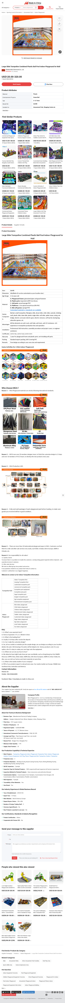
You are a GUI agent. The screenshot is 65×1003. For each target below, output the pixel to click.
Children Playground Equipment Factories (14, 977)
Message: (8, 844)
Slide (4, 961)
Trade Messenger (28, 992)
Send (14, 858)
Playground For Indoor (52, 977)
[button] (3, 3)
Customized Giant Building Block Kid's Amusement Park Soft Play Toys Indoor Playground (40, 162)
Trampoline (16, 754)
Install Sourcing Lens (9, 994)
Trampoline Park (42, 754)
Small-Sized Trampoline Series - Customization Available (8, 912)
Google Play (16, 992)
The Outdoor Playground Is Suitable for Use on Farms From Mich (40, 887)
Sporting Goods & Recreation (14, 12)
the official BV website (40, 689)
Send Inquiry (17, 84)
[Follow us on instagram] (57, 992)
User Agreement (41, 998)
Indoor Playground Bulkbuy (32, 985)
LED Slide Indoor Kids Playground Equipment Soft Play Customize (55, 137)
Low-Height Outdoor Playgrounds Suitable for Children (8, 887)
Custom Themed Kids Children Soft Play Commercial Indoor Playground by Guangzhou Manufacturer (24, 162)
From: (9, 835)
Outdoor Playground (53, 754)
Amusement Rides (14, 961)
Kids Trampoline (40, 756)
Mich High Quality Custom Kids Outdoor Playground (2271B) (8, 937)
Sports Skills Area (7, 965)
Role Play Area (46, 961)
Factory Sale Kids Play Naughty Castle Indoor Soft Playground (8, 162)
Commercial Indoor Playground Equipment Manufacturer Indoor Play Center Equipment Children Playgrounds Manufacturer (9, 212)
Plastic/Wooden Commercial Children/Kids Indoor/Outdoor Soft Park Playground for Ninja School (24, 187)
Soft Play (22, 756)
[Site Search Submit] (41, 7)
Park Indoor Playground (9, 981)
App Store (6, 992)
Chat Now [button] (49, 84)
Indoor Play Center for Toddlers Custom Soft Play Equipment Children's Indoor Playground (40, 137)
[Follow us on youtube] (60, 992)
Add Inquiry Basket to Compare (33, 58)
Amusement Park (28, 12)
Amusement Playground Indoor (27, 981)
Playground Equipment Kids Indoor (12, 985)
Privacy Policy (58, 998)
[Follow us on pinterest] (62, 992)
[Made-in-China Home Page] (32, 3)
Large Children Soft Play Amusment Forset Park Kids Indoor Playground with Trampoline (39, 212)
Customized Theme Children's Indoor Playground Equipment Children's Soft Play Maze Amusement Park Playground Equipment (24, 212)
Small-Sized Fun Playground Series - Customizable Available (55, 887)
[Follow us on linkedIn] (46, 994)
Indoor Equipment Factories (10, 973)
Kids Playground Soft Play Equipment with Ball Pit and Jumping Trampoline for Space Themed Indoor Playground (56, 162)
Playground (23, 754)
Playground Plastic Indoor (46, 981)
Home (3, 12)
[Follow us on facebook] (52, 992)
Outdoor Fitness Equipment (11, 756)
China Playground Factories (35, 977)
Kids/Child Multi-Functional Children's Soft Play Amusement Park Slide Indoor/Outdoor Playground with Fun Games (8, 187)
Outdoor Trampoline (51, 756)
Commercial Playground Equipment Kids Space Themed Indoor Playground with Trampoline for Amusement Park (8, 137)
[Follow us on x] (55, 992)
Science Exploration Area (22, 965)
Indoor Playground (39, 12)
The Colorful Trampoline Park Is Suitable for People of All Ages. (24, 912)
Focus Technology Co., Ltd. (20, 998)
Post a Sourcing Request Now (49, 858)
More (3, 988)
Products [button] (17, 7)
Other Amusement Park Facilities (30, 961)
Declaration (50, 998)
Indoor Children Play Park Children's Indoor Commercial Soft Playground (55, 187)
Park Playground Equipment (28, 973)
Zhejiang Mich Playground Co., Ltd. (15, 69)
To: (10, 839)
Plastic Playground (30, 756)
